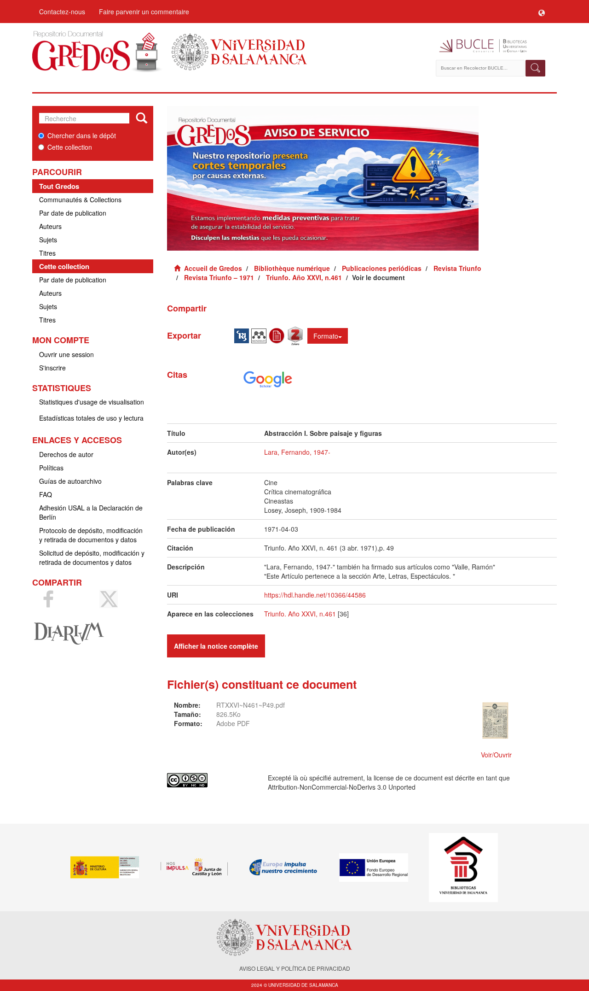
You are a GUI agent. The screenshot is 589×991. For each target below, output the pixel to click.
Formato (325, 335)
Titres (47, 253)
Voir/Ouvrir (496, 754)
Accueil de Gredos (213, 268)
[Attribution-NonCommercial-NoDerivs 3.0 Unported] (210, 780)
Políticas (51, 467)
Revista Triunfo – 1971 (219, 277)
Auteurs (50, 226)
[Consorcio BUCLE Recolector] (491, 46)
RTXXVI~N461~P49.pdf (250, 705)
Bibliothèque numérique (292, 268)
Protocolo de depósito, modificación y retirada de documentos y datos (91, 535)
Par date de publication (72, 212)
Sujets (48, 239)
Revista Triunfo (457, 268)
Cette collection (69, 147)
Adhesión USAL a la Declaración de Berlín (91, 512)
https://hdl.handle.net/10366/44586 (315, 594)
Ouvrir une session (66, 354)
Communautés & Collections (80, 199)
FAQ (45, 494)
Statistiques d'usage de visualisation (91, 401)
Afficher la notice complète (216, 646)
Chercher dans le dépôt (81, 135)
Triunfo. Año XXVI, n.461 (304, 277)
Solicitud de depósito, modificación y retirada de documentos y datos (91, 557)
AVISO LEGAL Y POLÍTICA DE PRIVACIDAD (294, 968)
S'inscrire (52, 367)
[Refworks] (278, 335)
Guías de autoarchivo (70, 481)
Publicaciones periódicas (382, 268)
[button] (541, 11)
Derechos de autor (66, 454)
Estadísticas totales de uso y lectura (91, 417)
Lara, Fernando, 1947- (297, 452)
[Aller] (141, 118)
